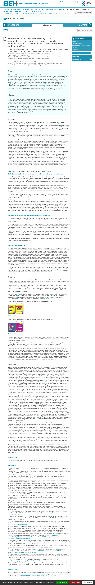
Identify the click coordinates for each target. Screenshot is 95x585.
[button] (4, 29)
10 (55, 151)
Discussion (75, 49)
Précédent (13, 25)
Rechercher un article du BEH (69, 2)
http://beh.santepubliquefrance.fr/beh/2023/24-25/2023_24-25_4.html (38, 575)
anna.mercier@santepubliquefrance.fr (25, 53)
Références (75, 56)
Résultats (74, 47)
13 (19, 182)
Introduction (75, 41)
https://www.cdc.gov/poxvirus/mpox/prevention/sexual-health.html (25, 561)
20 (24, 419)
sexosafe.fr (44, 85)
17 (63, 409)
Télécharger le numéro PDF (84, 12)
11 (57, 151)
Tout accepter (63, 582)
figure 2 (18, 295)
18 (64, 409)
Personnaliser (87, 582)
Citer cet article (76, 59)
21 (46, 424)
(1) (53, 143)
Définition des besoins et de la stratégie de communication (81, 44)
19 (42, 416)
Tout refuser (76, 582)
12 (44, 156)
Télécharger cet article (86, 30)
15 (57, 269)
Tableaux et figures (77, 53)
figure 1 (52, 294)
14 (12, 191)
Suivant (83, 25)
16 (50, 394)
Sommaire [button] (15, 19)
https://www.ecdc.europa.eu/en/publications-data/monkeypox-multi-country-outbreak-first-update (35, 551)
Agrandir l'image (12, 315)
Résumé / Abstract (80, 38)
